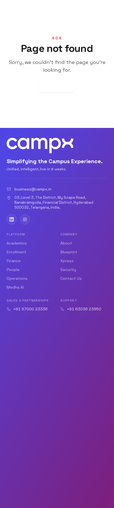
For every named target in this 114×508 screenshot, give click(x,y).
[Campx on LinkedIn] (12, 219)
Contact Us (71, 278)
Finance (14, 260)
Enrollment (16, 251)
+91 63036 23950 (84, 309)
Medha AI (15, 287)
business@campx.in (32, 189)
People (13, 269)
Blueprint (68, 251)
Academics (17, 243)
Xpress (67, 260)
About (66, 243)
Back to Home (57, 87)
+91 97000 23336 (30, 309)
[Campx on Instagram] (25, 219)
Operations (17, 278)
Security (68, 269)
